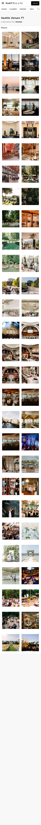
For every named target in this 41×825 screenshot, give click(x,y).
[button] (10, 40)
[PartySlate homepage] (14, 3)
